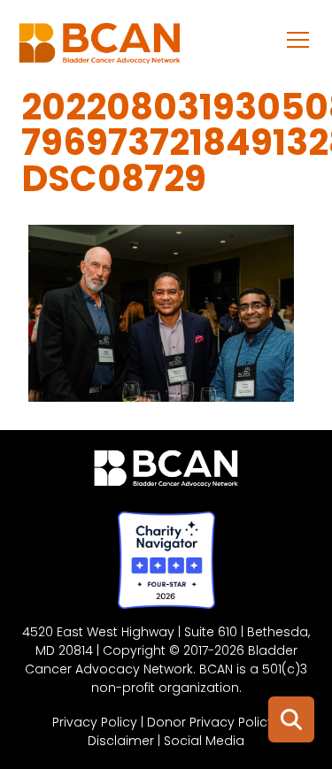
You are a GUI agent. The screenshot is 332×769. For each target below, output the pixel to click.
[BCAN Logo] (166, 472)
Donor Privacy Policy (210, 722)
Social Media (204, 741)
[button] (298, 39)
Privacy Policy (94, 722)
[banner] (99, 47)
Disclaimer (121, 741)
